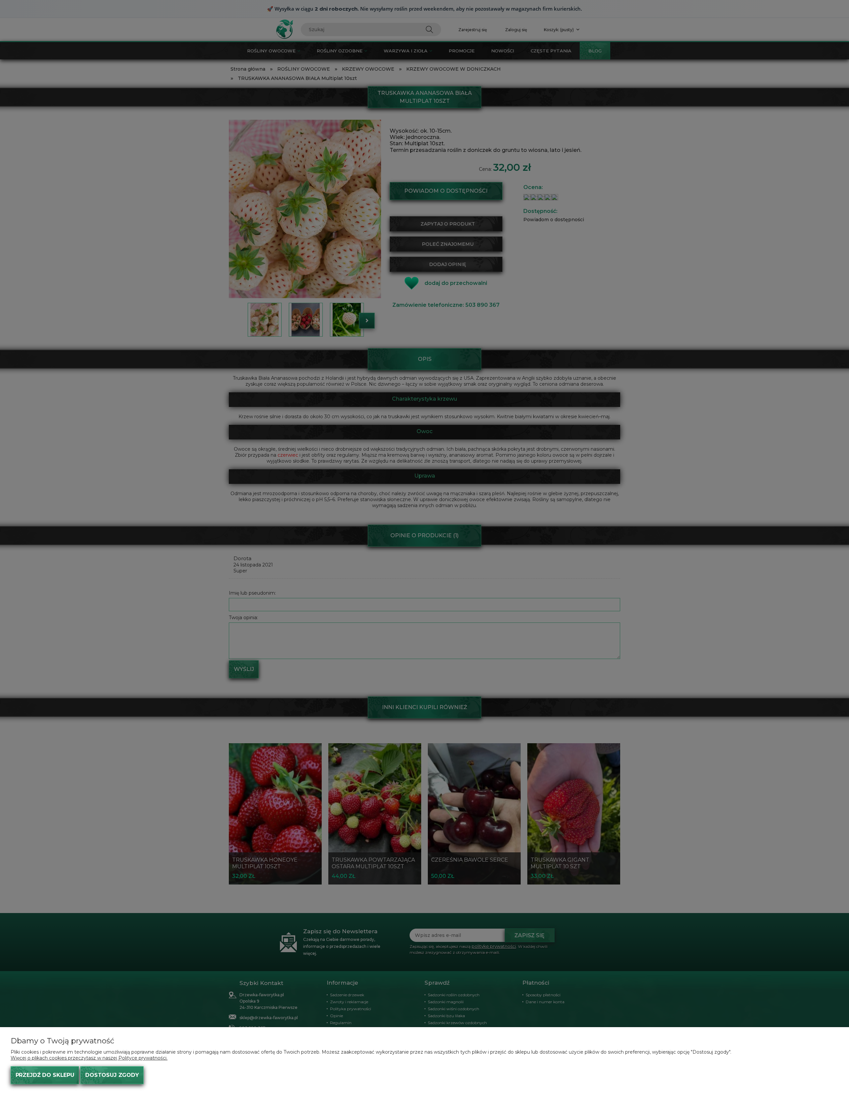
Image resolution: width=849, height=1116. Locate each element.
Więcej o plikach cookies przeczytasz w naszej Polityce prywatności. (89, 1058)
